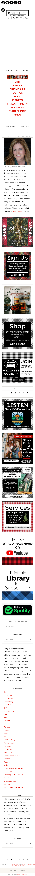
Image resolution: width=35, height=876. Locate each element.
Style (6, 765)
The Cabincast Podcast (13, 768)
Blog (6, 692)
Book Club (8, 695)
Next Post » (25, 126)
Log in (22, 865)
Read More (17, 211)
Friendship (17, 89)
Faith (17, 82)
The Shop (8, 772)
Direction (8, 705)
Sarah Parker (16, 864)
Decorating (8, 702)
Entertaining (9, 711)
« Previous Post (11, 126)
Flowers (17, 107)
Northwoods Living (12, 756)
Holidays (7, 746)
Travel (6, 778)
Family (6, 718)
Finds (17, 114)
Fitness (17, 100)
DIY (5, 708)
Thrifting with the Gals (13, 775)
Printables (8, 759)
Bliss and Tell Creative (22, 874)
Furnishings (17, 111)
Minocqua (8, 752)
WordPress (15, 865)
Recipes (7, 762)
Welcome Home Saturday (14, 787)
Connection (8, 698)
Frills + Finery (17, 103)
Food (17, 96)
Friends (7, 737)
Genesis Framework (28, 864)
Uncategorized (10, 781)
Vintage (7, 784)
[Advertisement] (17, 44)
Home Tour (8, 749)
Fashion (17, 92)
